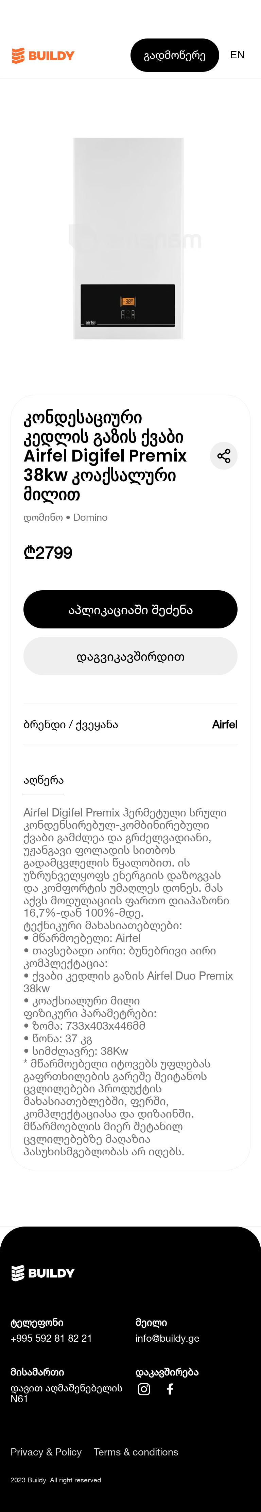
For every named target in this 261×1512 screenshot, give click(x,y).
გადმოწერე (175, 54)
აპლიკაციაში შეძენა (130, 609)
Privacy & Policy (46, 1452)
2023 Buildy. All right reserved (56, 1480)
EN (237, 55)
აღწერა (43, 779)
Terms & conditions (136, 1452)
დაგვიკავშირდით (130, 656)
